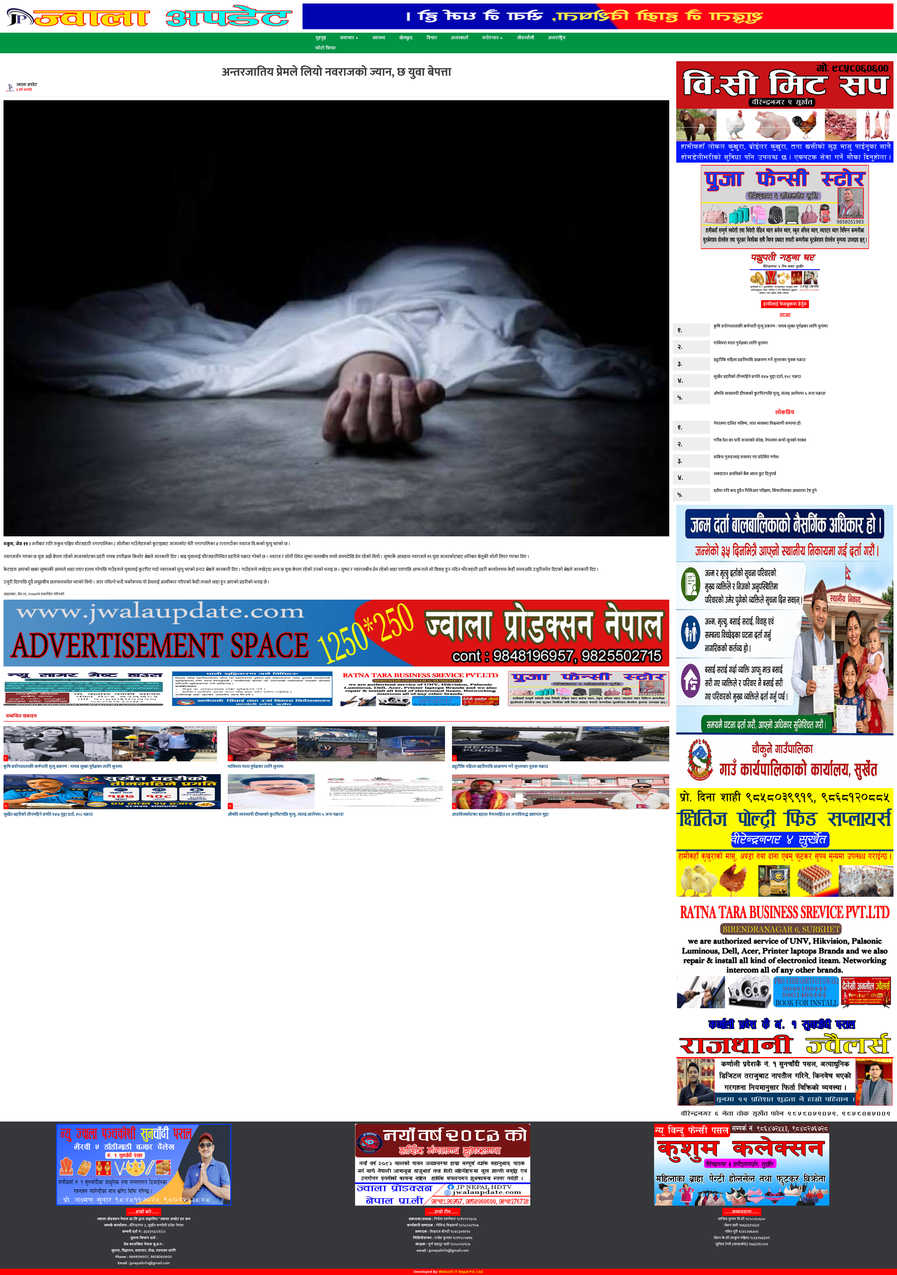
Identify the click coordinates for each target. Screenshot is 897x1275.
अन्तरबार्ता (459, 38)
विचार (432, 38)
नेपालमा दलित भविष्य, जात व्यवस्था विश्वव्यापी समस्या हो (757, 423)
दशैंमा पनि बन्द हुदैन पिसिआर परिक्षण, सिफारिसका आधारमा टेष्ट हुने (765, 490)
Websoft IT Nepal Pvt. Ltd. (461, 1272)
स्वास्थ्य (379, 38)
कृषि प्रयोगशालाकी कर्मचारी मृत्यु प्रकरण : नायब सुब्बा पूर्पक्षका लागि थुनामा (63, 766)
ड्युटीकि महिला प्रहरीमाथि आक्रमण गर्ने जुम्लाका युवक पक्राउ (500, 766)
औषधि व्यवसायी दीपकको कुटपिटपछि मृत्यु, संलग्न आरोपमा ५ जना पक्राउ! (285, 814)
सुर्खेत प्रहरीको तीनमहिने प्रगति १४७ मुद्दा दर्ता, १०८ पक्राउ (48, 814)
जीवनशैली (525, 38)
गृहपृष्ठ (320, 38)
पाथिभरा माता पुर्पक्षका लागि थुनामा (255, 766)
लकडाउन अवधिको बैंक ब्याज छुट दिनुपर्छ (745, 473)
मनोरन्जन (492, 38)
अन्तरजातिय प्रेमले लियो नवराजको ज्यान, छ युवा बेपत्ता (336, 72)
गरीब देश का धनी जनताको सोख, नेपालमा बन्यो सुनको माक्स (760, 440)
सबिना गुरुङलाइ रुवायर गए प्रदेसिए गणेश (746, 457)
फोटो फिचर (325, 48)
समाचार (349, 38)
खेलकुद (406, 38)
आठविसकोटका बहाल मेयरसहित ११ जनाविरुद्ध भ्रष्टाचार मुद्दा (500, 814)
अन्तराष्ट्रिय (557, 38)
